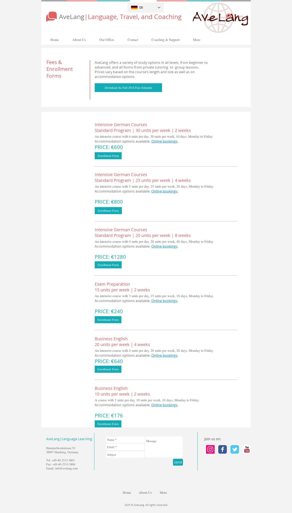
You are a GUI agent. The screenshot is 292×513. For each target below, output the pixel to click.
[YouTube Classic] (247, 449)
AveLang (120, 16)
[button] (128, 87)
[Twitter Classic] (234, 449)
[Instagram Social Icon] (210, 449)
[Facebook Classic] (222, 449)
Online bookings (164, 141)
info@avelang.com (66, 468)
